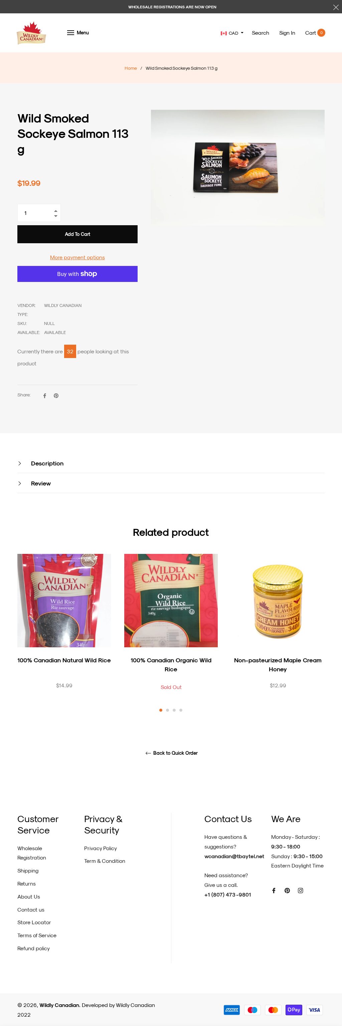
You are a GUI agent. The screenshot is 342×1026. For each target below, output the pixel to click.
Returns (26, 883)
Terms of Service (36, 935)
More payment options (77, 257)
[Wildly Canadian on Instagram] (300, 890)
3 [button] (174, 710)
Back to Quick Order (175, 753)
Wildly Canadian (59, 1005)
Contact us (30, 909)
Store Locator (34, 922)
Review (40, 482)
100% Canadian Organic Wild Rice (171, 664)
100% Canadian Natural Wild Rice (64, 659)
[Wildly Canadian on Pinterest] (287, 890)
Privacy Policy (100, 848)
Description (46, 462)
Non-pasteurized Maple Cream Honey (278, 664)
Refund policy (33, 948)
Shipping (27, 870)
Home (131, 68)
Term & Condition (104, 861)
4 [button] (180, 710)
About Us (28, 896)
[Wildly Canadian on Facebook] (274, 890)
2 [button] (167, 710)
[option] (64, 633)
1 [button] (160, 710)
